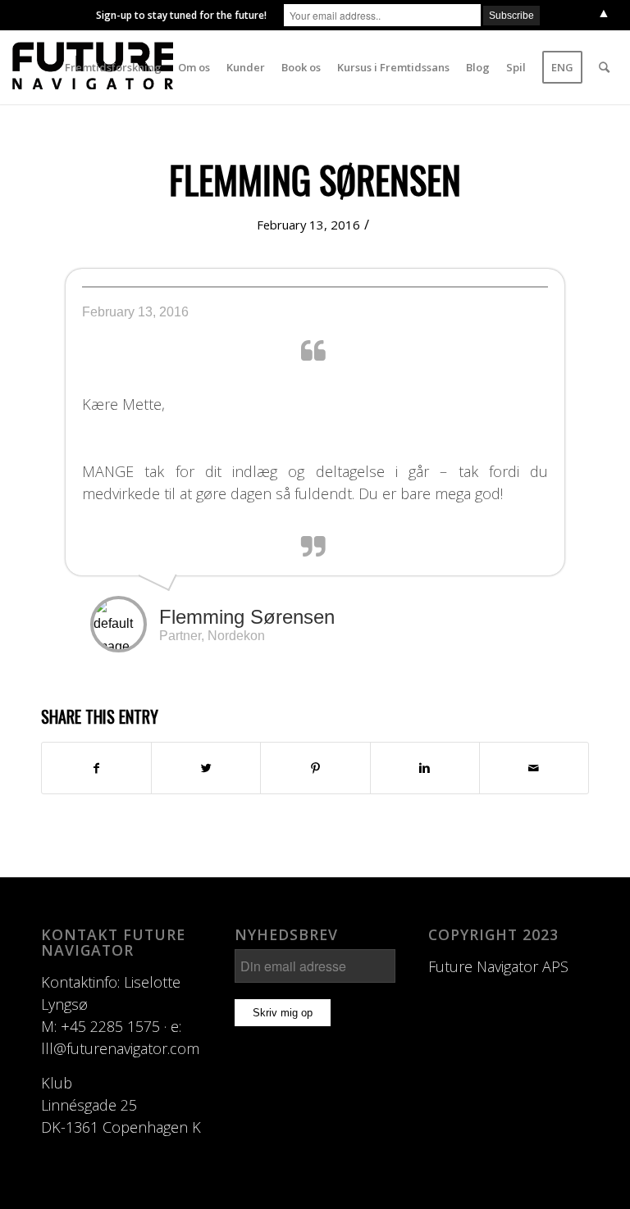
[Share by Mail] (534, 768)
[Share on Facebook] (96, 768)
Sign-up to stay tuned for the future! (181, 15)
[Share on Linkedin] (425, 768)
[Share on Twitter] (206, 768)
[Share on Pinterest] (315, 768)
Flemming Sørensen (315, 179)
